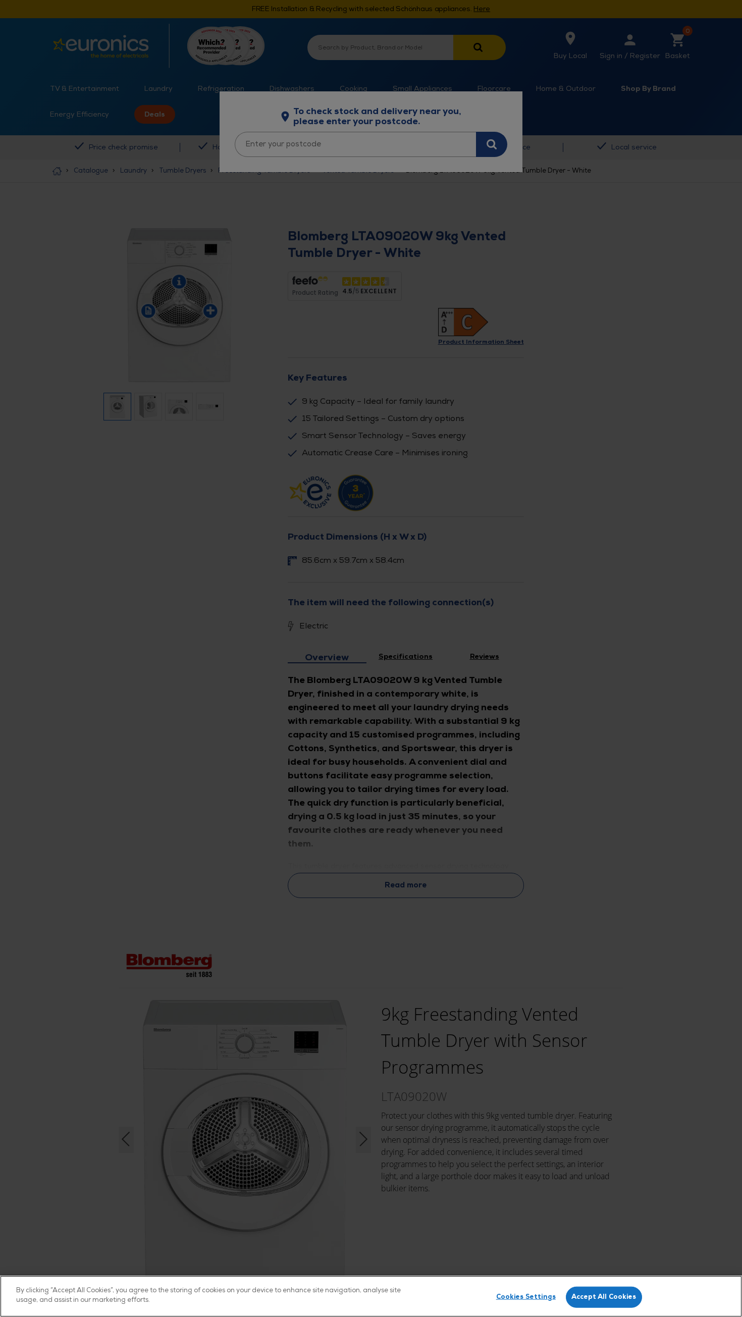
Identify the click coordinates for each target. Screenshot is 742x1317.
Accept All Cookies (603, 1297)
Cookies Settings (526, 1297)
